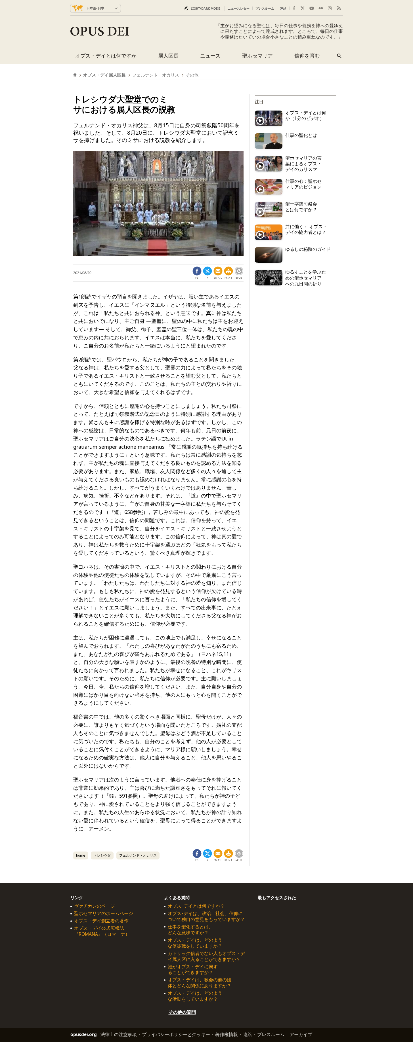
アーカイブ (301, 1034)
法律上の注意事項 (118, 1034)
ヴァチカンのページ (94, 906)
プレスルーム (264, 8)
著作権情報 (226, 1034)
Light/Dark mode (205, 8)
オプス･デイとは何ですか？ (196, 906)
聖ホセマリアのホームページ (103, 914)
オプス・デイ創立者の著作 (101, 921)
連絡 (283, 8)
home (80, 855)
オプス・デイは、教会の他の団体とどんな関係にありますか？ (199, 983)
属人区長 (168, 55)
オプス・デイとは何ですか (106, 55)
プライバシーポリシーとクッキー (176, 1034)
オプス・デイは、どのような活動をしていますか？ (195, 996)
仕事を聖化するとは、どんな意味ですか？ (190, 930)
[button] (228, 272)
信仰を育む (307, 55)
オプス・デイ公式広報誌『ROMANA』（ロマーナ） (102, 931)
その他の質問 (182, 1012)
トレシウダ (102, 855)
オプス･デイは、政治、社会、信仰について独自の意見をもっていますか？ (206, 917)
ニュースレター (239, 8)
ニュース (210, 55)
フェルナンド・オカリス (138, 855)
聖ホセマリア (257, 55)
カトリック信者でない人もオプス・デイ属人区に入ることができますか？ (206, 956)
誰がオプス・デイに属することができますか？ (193, 970)
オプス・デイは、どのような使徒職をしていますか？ (195, 943)
